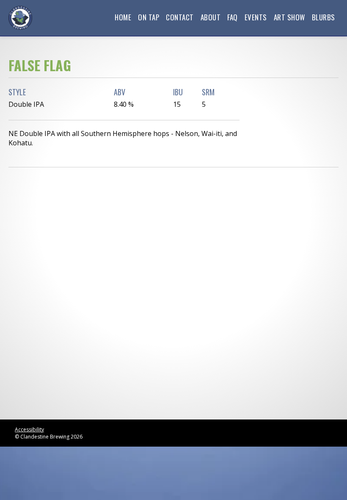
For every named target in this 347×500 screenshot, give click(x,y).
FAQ (232, 17)
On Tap (148, 17)
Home (123, 17)
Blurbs (323, 17)
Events (256, 17)
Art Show (289, 17)
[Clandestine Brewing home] (20, 18)
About (211, 17)
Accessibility (29, 429)
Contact (180, 17)
